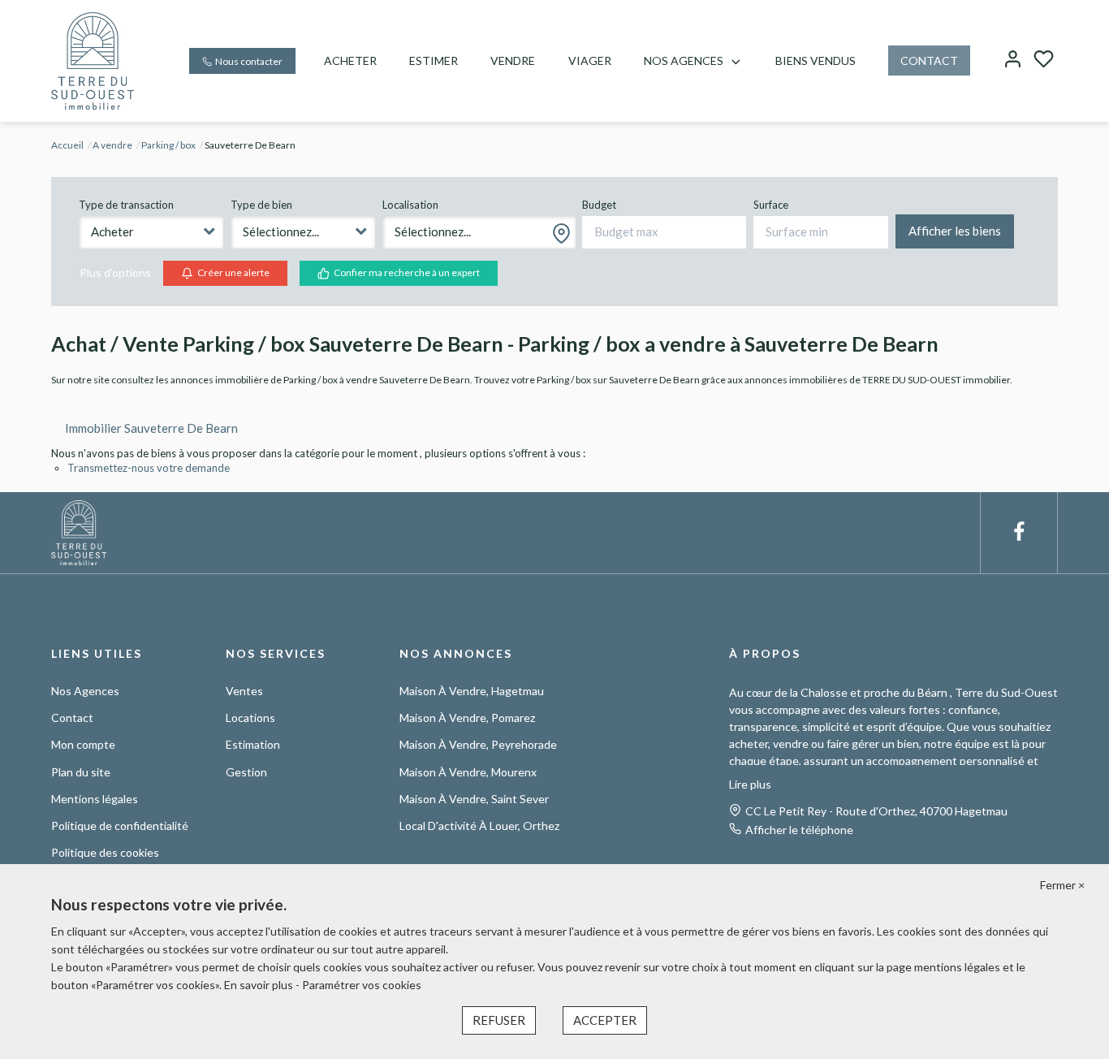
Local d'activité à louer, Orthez (479, 825)
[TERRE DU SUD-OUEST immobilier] (92, 60)
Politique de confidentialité (119, 825)
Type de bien (261, 204)
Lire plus (750, 784)
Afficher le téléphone (799, 829)
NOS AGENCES (683, 60)
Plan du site (80, 772)
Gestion (246, 772)
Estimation (253, 744)
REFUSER (499, 1020)
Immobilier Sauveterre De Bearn (151, 428)
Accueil (67, 145)
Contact (72, 717)
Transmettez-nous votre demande (148, 467)
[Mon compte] (1013, 60)
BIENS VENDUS (815, 60)
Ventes (244, 691)
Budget (599, 204)
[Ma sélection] (1043, 60)
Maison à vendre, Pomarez (467, 717)
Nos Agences (85, 691)
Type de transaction (126, 204)
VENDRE (512, 60)
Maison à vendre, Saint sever (474, 799)
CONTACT (929, 60)
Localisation (410, 204)
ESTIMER (433, 60)
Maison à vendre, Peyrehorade (478, 744)
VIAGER (589, 60)
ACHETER (350, 60)
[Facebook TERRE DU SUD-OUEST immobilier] (1019, 532)
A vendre (112, 145)
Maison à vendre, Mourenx (468, 772)
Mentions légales (94, 799)
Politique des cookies (105, 852)
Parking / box (168, 145)
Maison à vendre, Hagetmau (471, 691)
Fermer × (1062, 885)
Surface (770, 204)
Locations (250, 717)
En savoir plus (260, 985)
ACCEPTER (604, 1020)
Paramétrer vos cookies (361, 985)
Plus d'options (115, 272)
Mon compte (83, 744)
